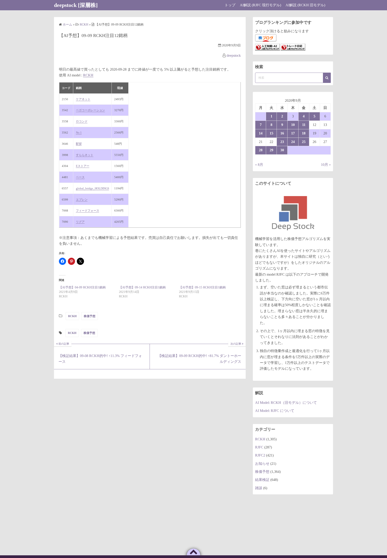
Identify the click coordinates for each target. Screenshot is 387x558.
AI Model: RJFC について (274, 411)
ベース (80, 177)
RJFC (259, 447)
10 (293, 125)
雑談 (258, 488)
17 (293, 133)
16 (282, 133)
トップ (230, 5)
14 (260, 133)
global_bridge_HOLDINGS (92, 188)
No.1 (79, 132)
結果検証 (262, 480)
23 (282, 142)
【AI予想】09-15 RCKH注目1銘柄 (202, 287)
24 (293, 142)
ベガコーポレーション (90, 110)
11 (303, 125)
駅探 (79, 143)
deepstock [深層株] (76, 5)
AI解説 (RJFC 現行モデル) (260, 5)
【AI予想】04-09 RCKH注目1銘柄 (82, 287)
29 (271, 150)
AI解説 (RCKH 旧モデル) (305, 5)
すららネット (84, 155)
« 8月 (259, 165)
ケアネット (83, 99)
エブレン (82, 199)
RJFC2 (260, 455)
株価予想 (89, 316)
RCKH (88, 75)
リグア (80, 221)
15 (271, 133)
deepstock (234, 55)
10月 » (326, 165)
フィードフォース (87, 210)
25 (303, 142)
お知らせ (262, 463)
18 (303, 133)
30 (282, 150)
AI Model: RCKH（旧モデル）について (286, 402)
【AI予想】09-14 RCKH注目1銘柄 (142, 287)
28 (260, 150)
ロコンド (82, 121)
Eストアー (82, 166)
